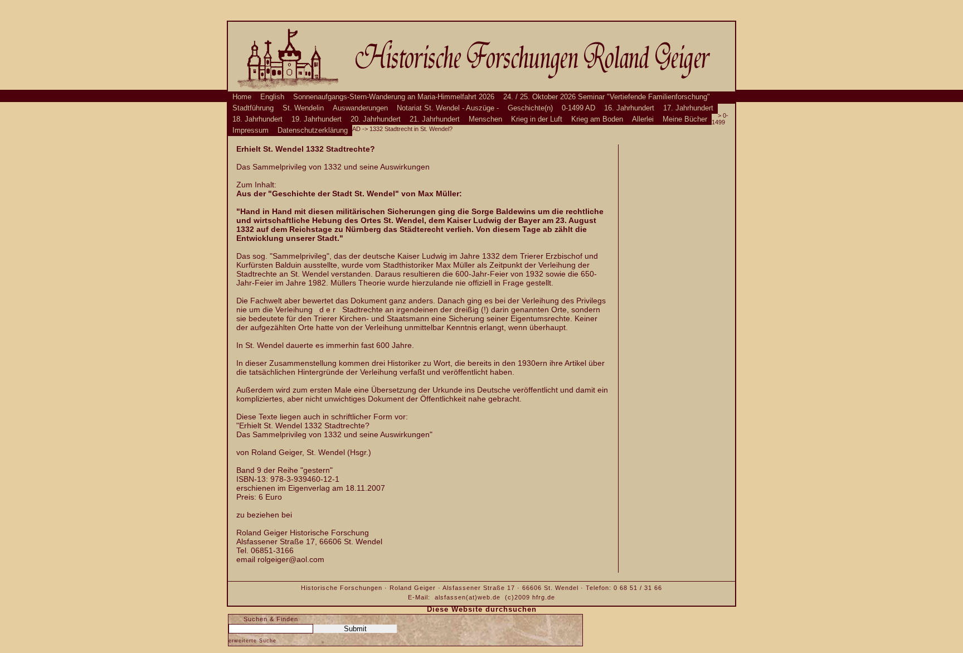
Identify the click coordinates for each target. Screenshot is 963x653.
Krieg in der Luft (536, 119)
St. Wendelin (303, 108)
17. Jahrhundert (688, 108)
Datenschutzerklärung (313, 130)
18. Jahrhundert (257, 119)
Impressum (250, 130)
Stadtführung (253, 108)
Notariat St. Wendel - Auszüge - (448, 108)
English (272, 97)
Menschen (485, 119)
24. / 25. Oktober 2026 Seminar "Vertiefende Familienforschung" (606, 97)
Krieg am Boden (597, 119)
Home (241, 97)
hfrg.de (543, 597)
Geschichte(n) (530, 108)
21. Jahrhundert (435, 119)
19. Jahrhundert (316, 119)
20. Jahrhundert (376, 119)
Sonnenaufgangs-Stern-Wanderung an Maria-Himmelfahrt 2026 (393, 97)
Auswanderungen (360, 108)
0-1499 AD (578, 108)
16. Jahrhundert (629, 108)
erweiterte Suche (252, 641)
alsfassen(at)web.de (467, 597)
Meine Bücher (685, 119)
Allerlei (643, 119)
